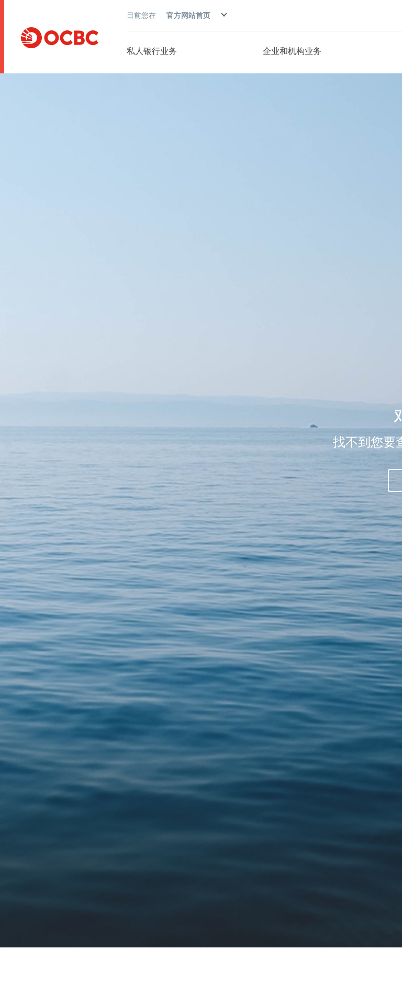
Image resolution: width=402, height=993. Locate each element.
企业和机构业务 (292, 51)
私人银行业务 (152, 51)
